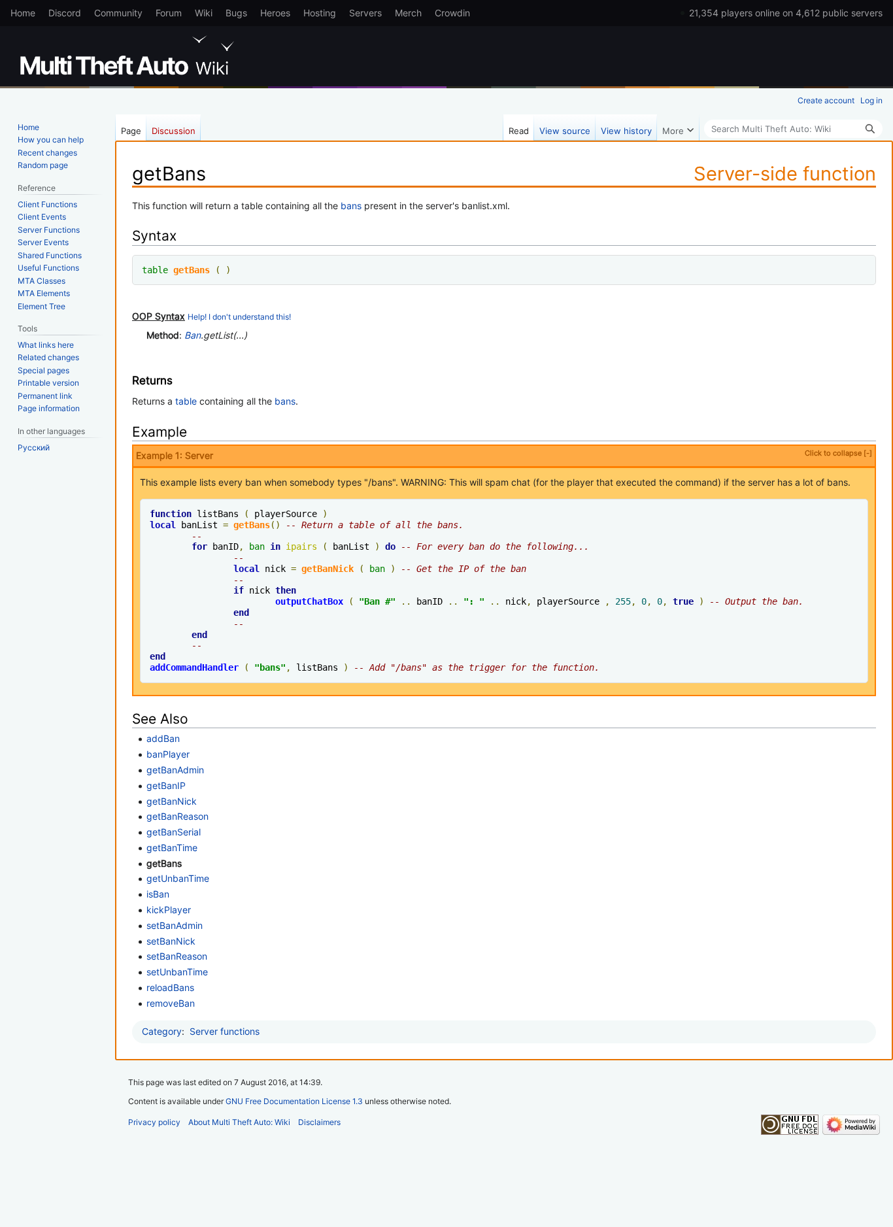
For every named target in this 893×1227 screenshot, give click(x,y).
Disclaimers (319, 1122)
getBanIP (166, 785)
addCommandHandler (194, 667)
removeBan (170, 1003)
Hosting (319, 12)
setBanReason (176, 956)
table (155, 270)
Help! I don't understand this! (239, 317)
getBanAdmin (175, 769)
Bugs (236, 12)
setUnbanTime (177, 971)
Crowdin (452, 12)
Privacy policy (154, 1122)
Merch (408, 12)
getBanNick (327, 568)
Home (22, 12)
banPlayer (168, 754)
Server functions (225, 1031)
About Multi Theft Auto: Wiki (239, 1122)
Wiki (203, 12)
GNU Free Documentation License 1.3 (294, 1101)
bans (351, 205)
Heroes (275, 12)
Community (118, 12)
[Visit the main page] (129, 55)
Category (162, 1031)
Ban (192, 335)
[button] (678, 127)
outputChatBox (309, 601)
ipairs (301, 546)
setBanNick (170, 941)
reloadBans (170, 987)
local (163, 525)
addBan (163, 738)
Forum (169, 12)
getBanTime (171, 847)
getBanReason (177, 816)
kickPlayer (168, 909)
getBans (191, 270)
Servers (365, 12)
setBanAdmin (174, 925)
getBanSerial (173, 831)
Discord (64, 12)
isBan (157, 893)
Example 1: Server (504, 455)
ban (257, 546)
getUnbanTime (177, 878)
